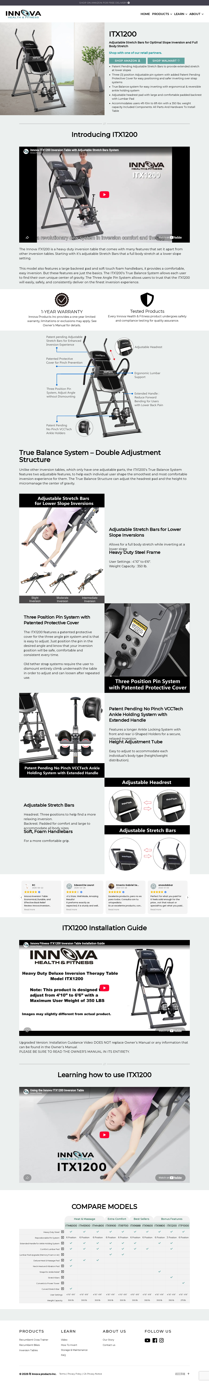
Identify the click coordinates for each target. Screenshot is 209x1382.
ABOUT (194, 14)
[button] (187, 897)
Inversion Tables (28, 1350)
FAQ (63, 1355)
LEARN (179, 14)
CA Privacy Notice (93, 1374)
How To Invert (69, 1345)
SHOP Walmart (165, 60)
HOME (145, 14)
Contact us (109, 1345)
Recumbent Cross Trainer (33, 1339)
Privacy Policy (75, 1374)
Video (64, 1339)
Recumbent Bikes (29, 1345)
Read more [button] (29, 909)
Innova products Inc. (44, 1373)
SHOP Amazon (126, 60)
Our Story (108, 1339)
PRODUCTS (160, 14)
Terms (62, 1374)
